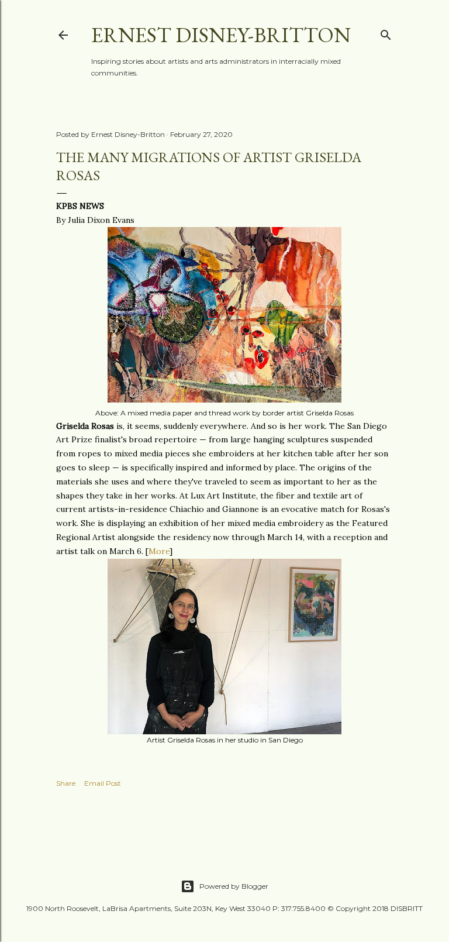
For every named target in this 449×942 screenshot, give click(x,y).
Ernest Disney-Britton (221, 35)
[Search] (386, 32)
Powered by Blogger (233, 886)
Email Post (102, 783)
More (159, 551)
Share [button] (65, 783)
